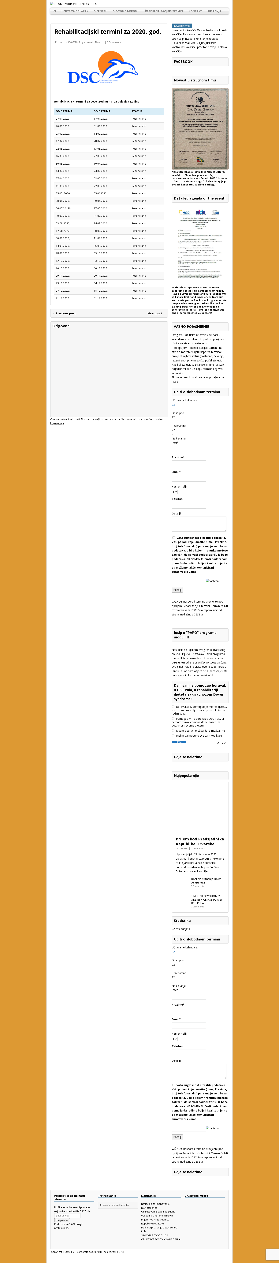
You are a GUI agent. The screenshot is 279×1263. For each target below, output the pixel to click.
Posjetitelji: (179, 486)
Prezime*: (178, 457)
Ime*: (175, 442)
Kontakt (195, 11)
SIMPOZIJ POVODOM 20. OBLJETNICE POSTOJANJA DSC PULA (207, 899)
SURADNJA (214, 11)
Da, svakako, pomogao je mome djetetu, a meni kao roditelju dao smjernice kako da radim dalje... (199, 710)
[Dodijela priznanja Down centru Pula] (182, 888)
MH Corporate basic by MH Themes (92, 1252)
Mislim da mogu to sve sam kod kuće (198, 735)
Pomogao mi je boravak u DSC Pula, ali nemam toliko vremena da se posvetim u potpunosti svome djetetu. (198, 722)
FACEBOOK (183, 61)
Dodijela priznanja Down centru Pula (206, 880)
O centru (100, 11)
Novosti (99, 42)
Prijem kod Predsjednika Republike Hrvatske (200, 841)
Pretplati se (62, 1220)
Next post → (156, 313)
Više (205, 871)
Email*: (176, 472)
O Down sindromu (126, 11)
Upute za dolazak (74, 11)
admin (88, 42)
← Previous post (64, 313)
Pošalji (177, 590)
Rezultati (221, 743)
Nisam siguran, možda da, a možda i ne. (200, 730)
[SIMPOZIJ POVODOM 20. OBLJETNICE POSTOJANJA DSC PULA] (182, 905)
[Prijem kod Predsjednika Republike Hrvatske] (200, 832)
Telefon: (177, 499)
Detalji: (176, 513)
